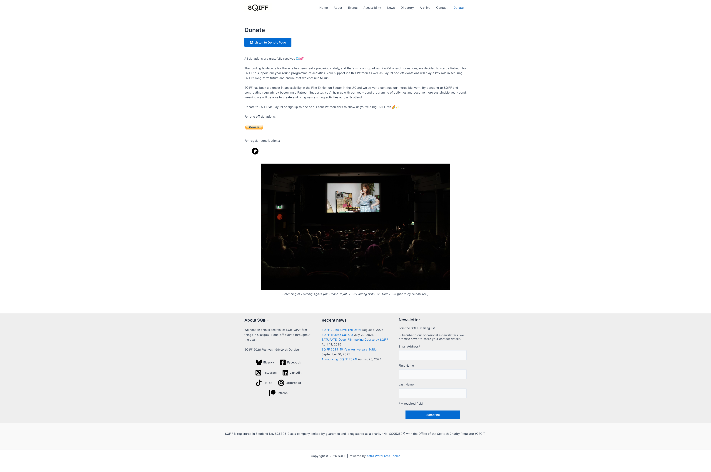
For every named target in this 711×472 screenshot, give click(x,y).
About (338, 7)
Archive (425, 7)
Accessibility (372, 7)
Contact (442, 7)
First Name (406, 365)
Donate (458, 7)
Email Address (409, 346)
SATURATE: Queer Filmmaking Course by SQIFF (355, 339)
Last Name (406, 384)
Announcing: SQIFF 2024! (339, 359)
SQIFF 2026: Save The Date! (341, 330)
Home (323, 7)
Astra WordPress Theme (383, 456)
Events (353, 7)
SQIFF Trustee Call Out (337, 335)
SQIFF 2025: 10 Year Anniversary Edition (350, 349)
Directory (407, 7)
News (391, 7)
